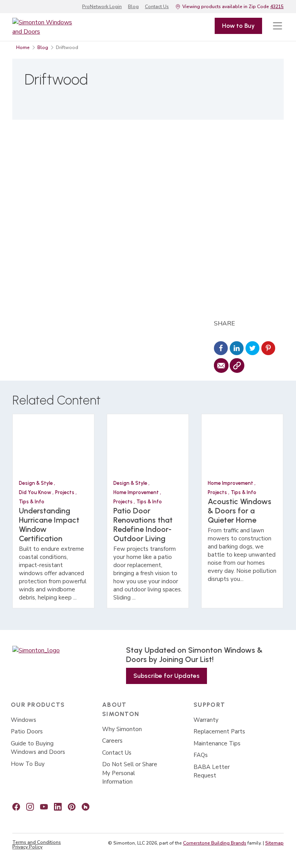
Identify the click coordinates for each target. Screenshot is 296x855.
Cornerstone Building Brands (214, 843)
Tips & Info (31, 501)
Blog (133, 6)
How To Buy (28, 764)
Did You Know (35, 492)
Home (23, 47)
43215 (277, 6)
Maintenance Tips (216, 743)
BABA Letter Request (211, 771)
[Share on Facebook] (221, 349)
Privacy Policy (27, 847)
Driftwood (67, 47)
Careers (112, 741)
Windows (23, 720)
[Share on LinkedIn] (237, 349)
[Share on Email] (221, 366)
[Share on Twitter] (252, 349)
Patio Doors (27, 731)
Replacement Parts (219, 731)
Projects (65, 492)
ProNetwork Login (102, 6)
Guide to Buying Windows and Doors (38, 748)
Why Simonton (122, 729)
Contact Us (157, 6)
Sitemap (274, 843)
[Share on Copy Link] (237, 366)
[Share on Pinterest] (268, 349)
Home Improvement (136, 492)
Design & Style (36, 483)
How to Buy (238, 25)
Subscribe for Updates (166, 675)
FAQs (200, 755)
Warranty (206, 720)
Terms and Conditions (36, 842)
